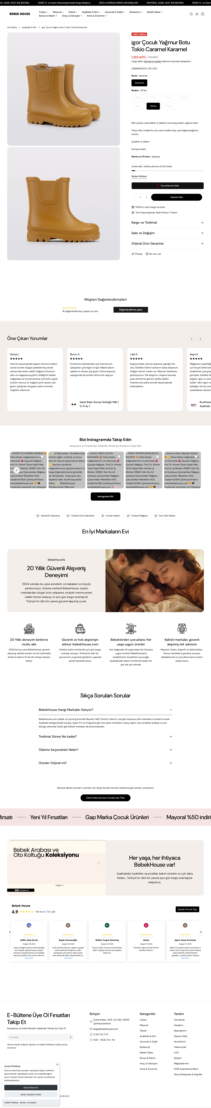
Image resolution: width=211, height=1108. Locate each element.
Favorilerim (180, 1041)
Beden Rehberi (139, 176)
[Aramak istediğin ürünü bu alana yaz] (191, 14)
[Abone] (71, 1037)
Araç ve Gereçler (149, 1063)
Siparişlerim (180, 1030)
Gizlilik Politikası (11, 1102)
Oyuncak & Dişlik (149, 1041)
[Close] (57, 1065)
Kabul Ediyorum (31, 1087)
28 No (140, 107)
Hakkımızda (180, 1047)
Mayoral (144, 1025)
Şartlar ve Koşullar (28, 1102)
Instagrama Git (106, 496)
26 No (170, 98)
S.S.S (176, 1052)
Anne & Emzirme (148, 1068)
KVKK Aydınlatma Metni (186, 1068)
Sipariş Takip (180, 1036)
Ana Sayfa (12, 27)
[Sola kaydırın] (191, 338)
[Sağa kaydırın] (200, 338)
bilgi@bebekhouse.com (105, 1028)
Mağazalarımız (181, 1063)
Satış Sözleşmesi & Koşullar (188, 1074)
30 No (170, 107)
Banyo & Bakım (148, 1058)
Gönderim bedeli (152, 61)
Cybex (143, 1019)
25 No (155, 98)
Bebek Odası (146, 1052)
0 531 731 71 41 (100, 1034)
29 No (153, 106)
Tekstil (143, 1030)
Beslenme (145, 1047)
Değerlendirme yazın (130, 309)
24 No (140, 98)
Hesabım (178, 1025)
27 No (185, 98)
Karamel (139, 82)
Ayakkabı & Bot (29, 27)
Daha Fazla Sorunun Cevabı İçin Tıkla (105, 797)
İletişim (178, 1058)
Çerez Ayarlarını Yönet (31, 1094)
